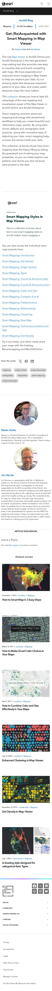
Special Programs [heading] (10, 925)
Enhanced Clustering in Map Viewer (22, 760)
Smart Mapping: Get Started (17, 261)
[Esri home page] (7, 4)
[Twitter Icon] (20, 362)
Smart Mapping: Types (14, 273)
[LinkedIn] (46, 885)
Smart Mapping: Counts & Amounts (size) (25, 278)
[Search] (42, 4)
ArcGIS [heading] (5, 902)
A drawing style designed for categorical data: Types (18, 864)
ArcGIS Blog (8, 11)
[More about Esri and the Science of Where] (8, 891)
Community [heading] (8, 908)
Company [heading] (7, 919)
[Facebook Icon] (26, 362)
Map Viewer (18, 56)
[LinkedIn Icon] (32, 362)
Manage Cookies (10, 976)
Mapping (7, 26)
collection (12, 96)
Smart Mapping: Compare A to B (20, 296)
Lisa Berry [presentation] (21, 595)
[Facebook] (34, 885)
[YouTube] (46, 891)
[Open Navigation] (48, 4)
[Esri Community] (34, 891)
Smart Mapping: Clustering (17, 314)
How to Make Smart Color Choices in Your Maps (23, 652)
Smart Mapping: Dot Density (18, 335)
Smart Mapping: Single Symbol (19, 267)
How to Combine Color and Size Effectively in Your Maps (20, 707)
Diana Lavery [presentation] (18, 858)
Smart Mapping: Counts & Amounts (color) (26, 284)
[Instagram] (40, 891)
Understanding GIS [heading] (11, 914)
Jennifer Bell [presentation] (23, 807)
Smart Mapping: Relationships (19, 308)
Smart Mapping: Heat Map (16, 320)
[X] (40, 885)
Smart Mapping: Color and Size (19, 290)
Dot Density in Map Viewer (17, 811)
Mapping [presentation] (31, 595)
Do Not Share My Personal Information (19, 983)
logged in (16, 545)
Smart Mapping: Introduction (18, 255)
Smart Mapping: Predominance (19, 302)
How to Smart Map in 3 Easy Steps (21, 599)
